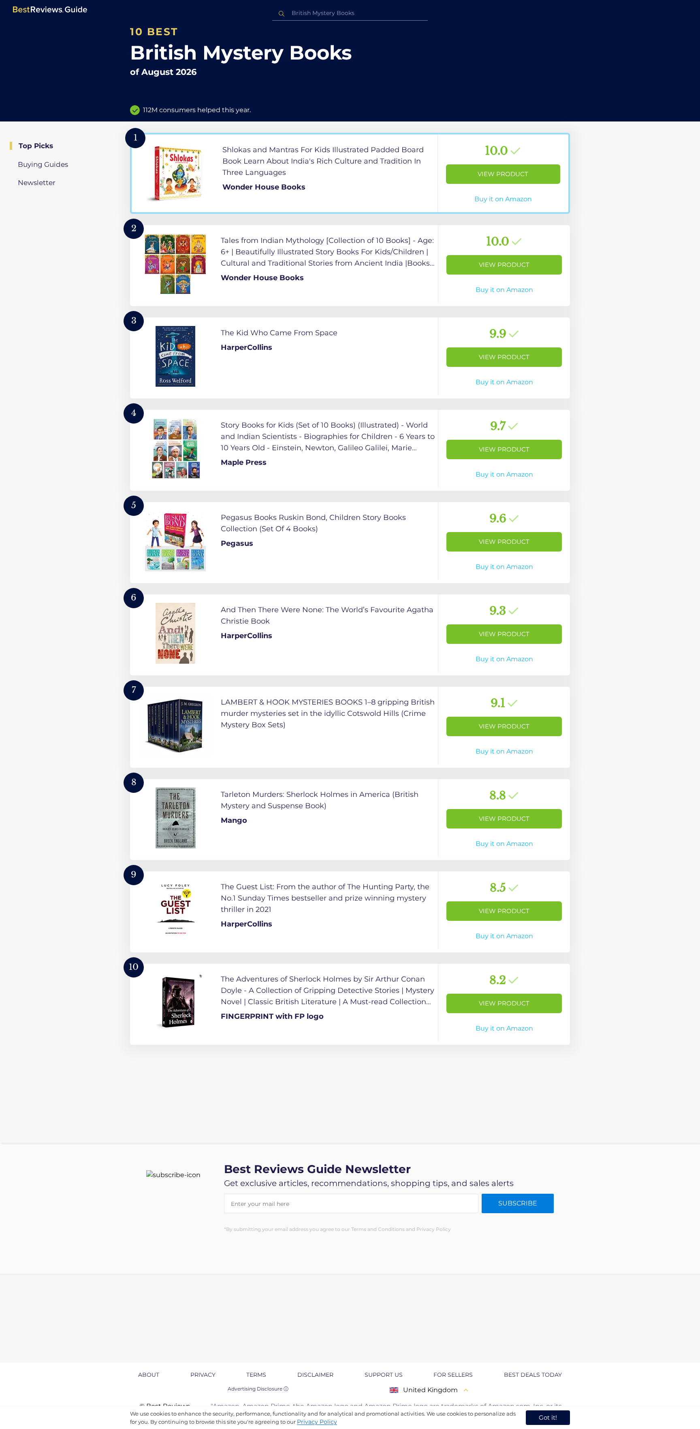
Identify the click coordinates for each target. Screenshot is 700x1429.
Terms (256, 1374)
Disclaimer (315, 1374)
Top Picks (36, 146)
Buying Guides (43, 164)
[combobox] (350, 13)
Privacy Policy (317, 1421)
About (148, 1374)
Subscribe (517, 1203)
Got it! (548, 1417)
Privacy (203, 1374)
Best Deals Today (533, 1374)
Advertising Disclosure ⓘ (258, 1389)
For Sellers (453, 1374)
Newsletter (36, 183)
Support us (384, 1374)
